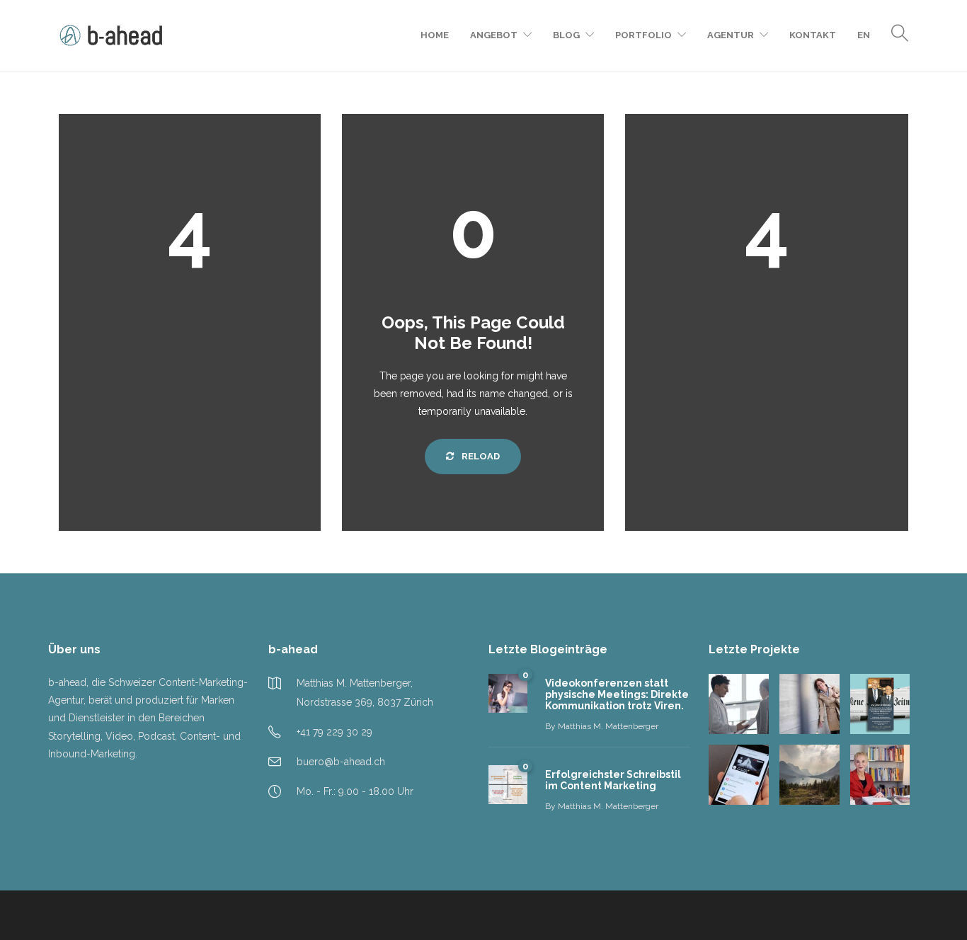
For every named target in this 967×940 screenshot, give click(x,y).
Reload (479, 456)
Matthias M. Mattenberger (608, 726)
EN (863, 35)
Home (434, 35)
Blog (566, 35)
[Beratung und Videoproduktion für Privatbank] (809, 775)
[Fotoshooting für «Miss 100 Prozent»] (809, 704)
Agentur (730, 35)
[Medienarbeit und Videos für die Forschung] (880, 775)
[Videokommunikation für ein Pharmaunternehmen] (739, 704)
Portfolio (643, 35)
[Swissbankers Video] (739, 775)
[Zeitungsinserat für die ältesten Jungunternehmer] (880, 704)
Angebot (493, 35)
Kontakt (812, 35)
